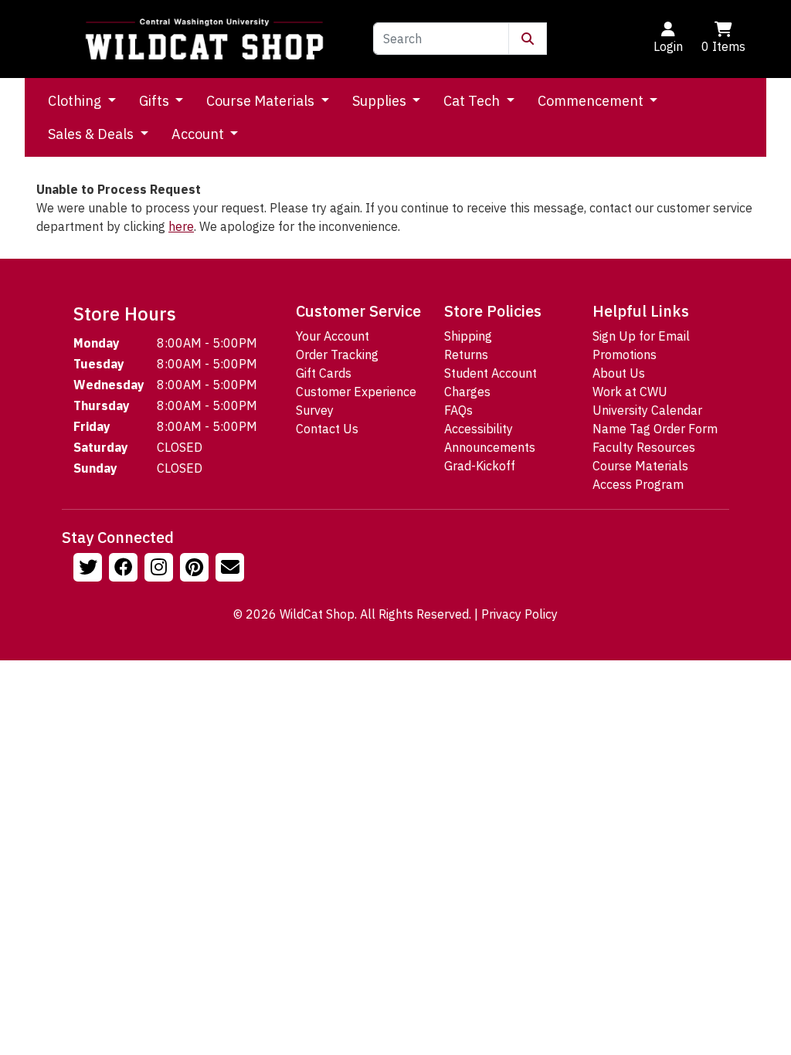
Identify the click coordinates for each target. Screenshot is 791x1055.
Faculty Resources (643, 447)
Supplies (380, 101)
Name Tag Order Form (655, 428)
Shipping (468, 336)
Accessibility (478, 428)
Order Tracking (337, 354)
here (181, 226)
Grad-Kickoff (479, 465)
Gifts (155, 101)
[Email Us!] (232, 569)
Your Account (332, 336)
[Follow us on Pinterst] (196, 569)
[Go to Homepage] (204, 39)
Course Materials (261, 101)
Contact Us (327, 428)
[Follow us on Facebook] (125, 569)
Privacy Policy (519, 614)
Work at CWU (629, 391)
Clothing (76, 101)
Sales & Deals (92, 134)
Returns (466, 354)
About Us (618, 373)
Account (199, 134)
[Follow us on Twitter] (89, 569)
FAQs (458, 410)
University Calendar (647, 410)
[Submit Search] (527, 38)
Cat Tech (473, 101)
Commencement (592, 101)
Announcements (489, 447)
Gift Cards (323, 373)
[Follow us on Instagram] (160, 569)
